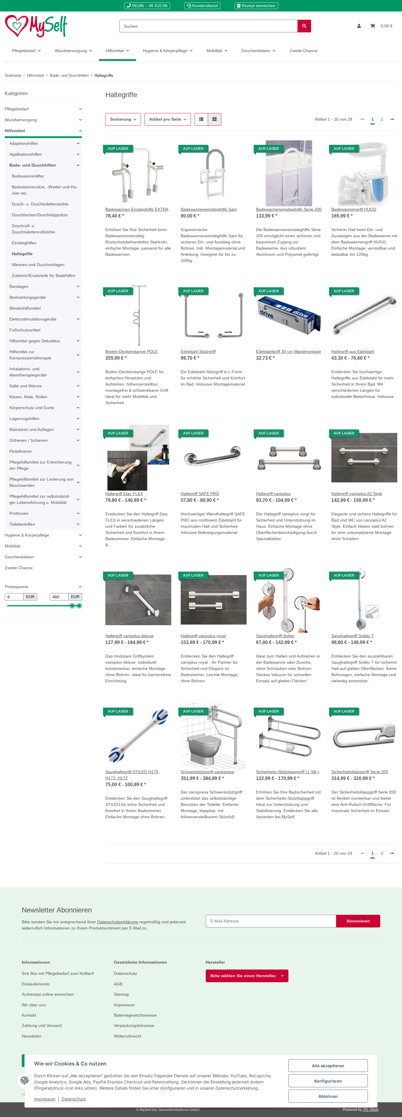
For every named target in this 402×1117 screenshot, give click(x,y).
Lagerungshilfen (24, 418)
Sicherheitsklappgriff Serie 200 (359, 771)
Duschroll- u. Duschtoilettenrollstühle (33, 228)
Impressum (44, 1098)
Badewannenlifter (28, 176)
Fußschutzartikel (24, 330)
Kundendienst (204, 5)
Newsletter (31, 1036)
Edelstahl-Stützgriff (198, 351)
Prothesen (19, 513)
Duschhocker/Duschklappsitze (40, 215)
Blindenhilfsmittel (25, 308)
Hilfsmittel (15, 130)
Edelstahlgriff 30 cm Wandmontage (288, 351)
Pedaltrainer (20, 451)
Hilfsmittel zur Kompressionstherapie (30, 354)
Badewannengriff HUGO (353, 209)
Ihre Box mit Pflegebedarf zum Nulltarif (58, 973)
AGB (118, 984)
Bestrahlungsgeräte (27, 297)
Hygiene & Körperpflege (27, 535)
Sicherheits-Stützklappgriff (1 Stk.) (287, 771)
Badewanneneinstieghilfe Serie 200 (289, 209)
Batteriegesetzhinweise (135, 1015)
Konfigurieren (328, 1080)
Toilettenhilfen (22, 524)
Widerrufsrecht (127, 1036)
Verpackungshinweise (134, 1025)
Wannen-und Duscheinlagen (38, 264)
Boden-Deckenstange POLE (131, 351)
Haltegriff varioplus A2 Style (356, 493)
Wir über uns (34, 1005)
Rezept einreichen (257, 5)
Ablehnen (328, 1096)
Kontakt (29, 1015)
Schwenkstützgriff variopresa (207, 771)
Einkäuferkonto (36, 984)
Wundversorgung (21, 119)
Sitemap (121, 994)
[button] (359, 26)
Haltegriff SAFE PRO (200, 493)
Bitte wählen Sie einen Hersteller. (243, 975)
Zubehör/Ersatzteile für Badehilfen (43, 275)
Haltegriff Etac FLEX (124, 493)
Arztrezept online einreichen (48, 994)
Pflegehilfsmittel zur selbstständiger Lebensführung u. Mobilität (39, 499)
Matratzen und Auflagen (31, 429)
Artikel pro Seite (165, 119)
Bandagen (19, 286)
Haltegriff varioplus (273, 493)
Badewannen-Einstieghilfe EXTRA (136, 209)
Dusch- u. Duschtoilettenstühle (40, 204)
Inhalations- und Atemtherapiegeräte (27, 371)
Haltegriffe (22, 253)
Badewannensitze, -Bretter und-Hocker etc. (45, 190)
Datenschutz (74, 1098)
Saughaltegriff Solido (275, 635)
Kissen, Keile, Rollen (28, 396)
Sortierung (120, 119)
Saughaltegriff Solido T (352, 635)
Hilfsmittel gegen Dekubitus (34, 340)
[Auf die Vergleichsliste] (161, 150)
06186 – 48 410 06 (149, 5)
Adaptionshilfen (23, 143)
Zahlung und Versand (42, 1025)
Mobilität (12, 546)
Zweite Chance (19, 567)
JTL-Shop (370, 1110)
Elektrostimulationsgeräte (33, 319)
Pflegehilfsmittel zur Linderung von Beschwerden (41, 482)
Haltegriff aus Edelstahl (352, 351)
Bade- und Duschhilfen (32, 165)
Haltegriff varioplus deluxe (129, 635)
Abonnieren (358, 921)
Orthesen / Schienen (28, 440)
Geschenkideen (19, 557)
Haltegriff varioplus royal (203, 635)
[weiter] (392, 119)
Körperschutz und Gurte (31, 407)
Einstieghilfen (24, 242)
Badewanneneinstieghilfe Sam (209, 209)
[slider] (72, 606)
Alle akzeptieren (328, 1065)
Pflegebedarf (17, 109)
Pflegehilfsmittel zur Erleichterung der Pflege (40, 465)
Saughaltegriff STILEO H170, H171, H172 (132, 774)
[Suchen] (304, 26)
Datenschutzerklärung (117, 922)
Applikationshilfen (25, 154)
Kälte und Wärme (25, 386)
